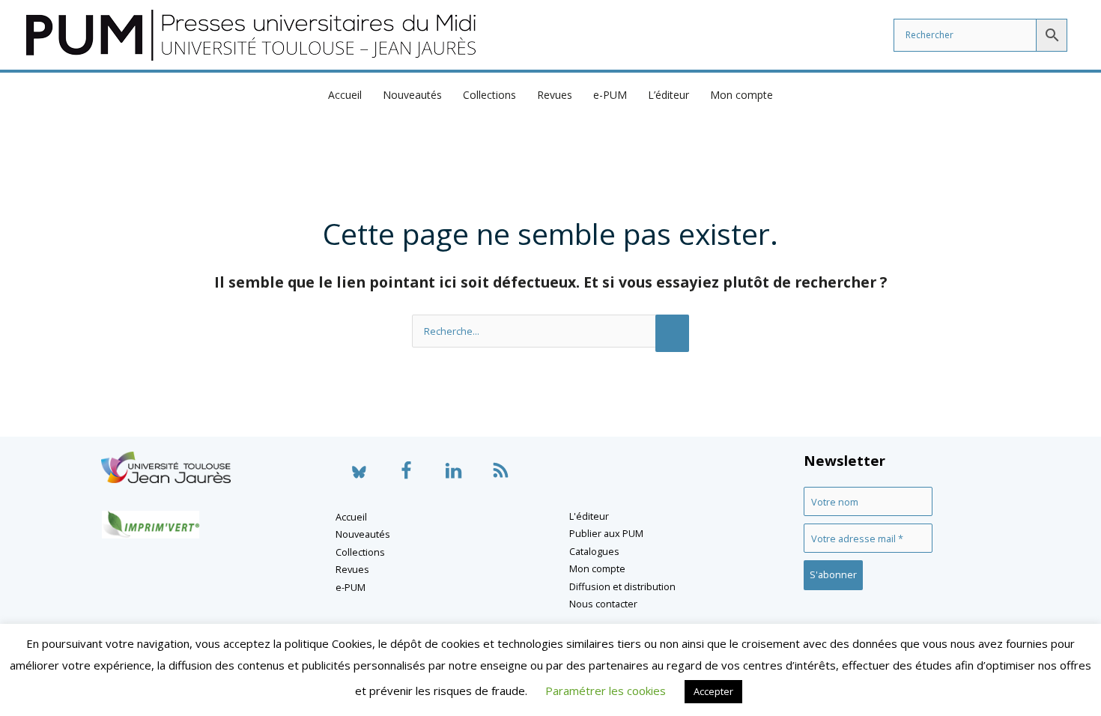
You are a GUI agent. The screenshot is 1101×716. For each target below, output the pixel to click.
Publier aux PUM (606, 533)
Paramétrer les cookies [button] (605, 690)
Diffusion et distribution (622, 586)
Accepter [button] (713, 691)
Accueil (345, 95)
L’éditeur (668, 95)
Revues (554, 95)
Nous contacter (603, 603)
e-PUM (610, 95)
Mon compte (741, 95)
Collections (489, 95)
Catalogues (594, 551)
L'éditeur (589, 516)
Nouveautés (412, 95)
